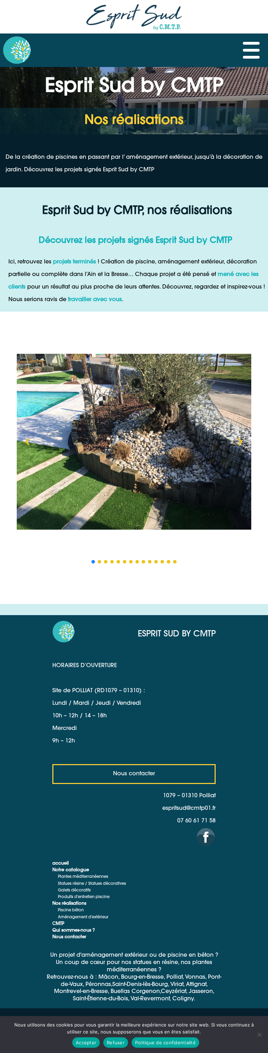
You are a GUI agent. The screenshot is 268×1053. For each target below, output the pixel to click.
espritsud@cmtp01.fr (189, 808)
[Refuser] (259, 1034)
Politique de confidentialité (165, 1042)
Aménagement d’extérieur (83, 917)
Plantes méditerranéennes (83, 877)
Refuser (116, 1042)
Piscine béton (71, 910)
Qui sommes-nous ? (73, 930)
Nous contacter (69, 937)
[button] (27, 441)
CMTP (58, 924)
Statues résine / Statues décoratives (92, 884)
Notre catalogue (70, 870)
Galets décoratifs (74, 891)
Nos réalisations (69, 904)
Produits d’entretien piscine (84, 897)
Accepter (86, 1042)
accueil (60, 863)
